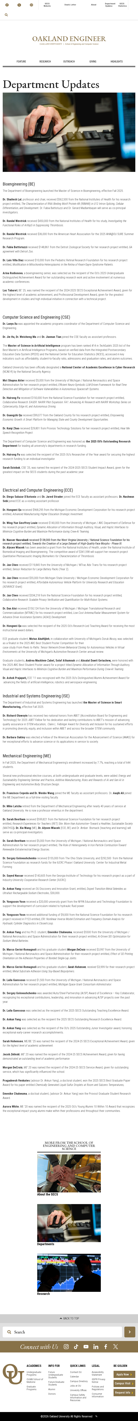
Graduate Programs (31, 1388)
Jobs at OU (75, 1385)
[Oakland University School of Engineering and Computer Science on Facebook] (7, 5)
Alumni (51, 1389)
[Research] (69, 1272)
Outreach (69, 61)
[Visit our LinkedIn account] (95, 1346)
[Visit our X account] (115, 1346)
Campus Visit (122, 1383)
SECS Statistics (122, 5)
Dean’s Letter (70, 5)
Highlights (117, 61)
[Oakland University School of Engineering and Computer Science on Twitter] (19, 5)
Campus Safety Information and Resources (78, 1398)
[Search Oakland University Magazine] (6, 15)
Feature (21, 61)
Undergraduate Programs (34, 1373)
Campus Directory (79, 1381)
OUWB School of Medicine (35, 1380)
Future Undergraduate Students (55, 1375)
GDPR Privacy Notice (98, 1380)
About (93, 5)
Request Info (122, 1392)
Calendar (74, 1376)
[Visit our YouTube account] (86, 1346)
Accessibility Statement (98, 1373)
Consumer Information (98, 1395)
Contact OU (76, 1372)
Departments (45, 1244)
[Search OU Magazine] (129, 1332)
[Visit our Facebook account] (105, 1346)
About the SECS (47, 1194)
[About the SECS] (69, 1173)
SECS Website (47, 5)
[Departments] (69, 1223)
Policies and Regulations (98, 1388)
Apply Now (122, 1374)
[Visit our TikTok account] (76, 1346)
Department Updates (110, 5)
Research (45, 61)
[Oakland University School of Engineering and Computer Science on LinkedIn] (31, 5)
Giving (92, 61)
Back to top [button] (71, 1318)
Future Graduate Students (56, 1383)
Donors (52, 1393)
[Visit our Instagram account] (66, 1346)
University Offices (78, 1390)
